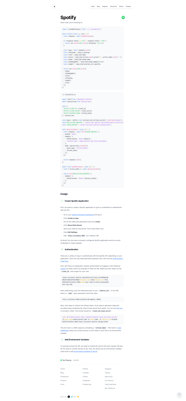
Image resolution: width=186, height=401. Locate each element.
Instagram (86, 380)
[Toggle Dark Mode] (55, 6)
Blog (62, 373)
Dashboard (64, 377)
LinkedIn (86, 373)
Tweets (107, 373)
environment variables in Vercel (85, 351)
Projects (63, 380)
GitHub (85, 369)
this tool (119, 308)
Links (62, 384)
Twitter (85, 377)
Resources (108, 377)
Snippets (108, 369)
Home (62, 369)
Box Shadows (110, 388)
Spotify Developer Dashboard (83, 215)
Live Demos (109, 380)
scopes (63, 269)
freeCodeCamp (110, 384)
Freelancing (87, 384)
